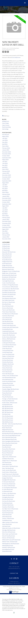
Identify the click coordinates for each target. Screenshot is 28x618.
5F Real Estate (6, 250)
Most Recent (5, 134)
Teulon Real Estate (7, 514)
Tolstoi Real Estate (7, 516)
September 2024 (6, 181)
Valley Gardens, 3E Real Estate (10, 522)
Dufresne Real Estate (7, 296)
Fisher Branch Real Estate (8, 312)
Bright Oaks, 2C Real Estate (9, 273)
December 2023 (6, 198)
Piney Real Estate (6, 395)
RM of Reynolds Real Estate (9, 437)
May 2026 (4, 142)
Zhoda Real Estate (7, 551)
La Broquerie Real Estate (8, 342)
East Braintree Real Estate (9, 298)
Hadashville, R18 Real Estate (9, 333)
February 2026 (6, 148)
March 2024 (5, 192)
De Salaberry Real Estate (8, 290)
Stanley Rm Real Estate (8, 495)
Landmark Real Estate (8, 346)
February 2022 (6, 235)
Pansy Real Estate (6, 387)
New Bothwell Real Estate (9, 377)
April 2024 (4, 190)
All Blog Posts (5, 121)
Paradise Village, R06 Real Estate (10, 389)
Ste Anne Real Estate (7, 499)
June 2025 (5, 163)
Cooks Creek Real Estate (8, 283)
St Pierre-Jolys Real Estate (9, 493)
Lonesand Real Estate (7, 350)
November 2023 (6, 200)
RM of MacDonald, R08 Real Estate (11, 435)
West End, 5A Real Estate (8, 532)
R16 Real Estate (6, 414)
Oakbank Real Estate (7, 383)
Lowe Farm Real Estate (8, 354)
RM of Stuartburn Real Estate (9, 443)
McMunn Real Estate (7, 360)
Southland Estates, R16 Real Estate (11, 476)
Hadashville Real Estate (8, 331)
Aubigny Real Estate (7, 261)
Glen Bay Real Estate (7, 321)
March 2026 (5, 146)
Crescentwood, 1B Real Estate (10, 286)
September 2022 (6, 227)
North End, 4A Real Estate (9, 381)
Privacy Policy (16, 588)
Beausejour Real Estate (8, 267)
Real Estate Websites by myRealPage (14, 589)
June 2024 (5, 186)
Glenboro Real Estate (7, 323)
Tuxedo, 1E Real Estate (8, 518)
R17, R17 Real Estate (7, 418)
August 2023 (5, 206)
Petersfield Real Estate (8, 391)
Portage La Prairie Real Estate (10, 398)
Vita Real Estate (6, 526)
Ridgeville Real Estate (7, 429)
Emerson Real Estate (7, 308)
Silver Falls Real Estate (8, 468)
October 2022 (6, 225)
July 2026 (4, 138)
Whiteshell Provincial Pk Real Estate (11, 539)
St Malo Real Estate (7, 491)
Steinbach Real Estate (7, 505)
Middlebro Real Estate (8, 364)
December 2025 (6, 152)
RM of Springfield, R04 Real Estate (11, 441)
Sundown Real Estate (7, 510)
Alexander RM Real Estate (9, 252)
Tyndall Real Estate (7, 520)
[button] (11, 559)
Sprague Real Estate (7, 478)
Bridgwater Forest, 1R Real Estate (11, 271)
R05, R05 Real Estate (7, 408)
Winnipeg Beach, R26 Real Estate (10, 543)
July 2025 (4, 161)
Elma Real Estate (6, 304)
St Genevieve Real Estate (8, 483)
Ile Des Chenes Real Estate (9, 337)
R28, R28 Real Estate (7, 422)
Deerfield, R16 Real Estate (9, 292)
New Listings (5, 123)
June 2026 (5, 140)
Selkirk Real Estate (7, 464)
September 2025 (6, 157)
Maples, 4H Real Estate (8, 356)
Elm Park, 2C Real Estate (8, 302)
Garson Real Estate (7, 317)
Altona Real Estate (7, 256)
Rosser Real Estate (7, 454)
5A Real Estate (6, 246)
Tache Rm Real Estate (7, 512)
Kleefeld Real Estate (7, 341)
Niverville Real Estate (7, 379)
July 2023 (4, 208)
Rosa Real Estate (6, 447)
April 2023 (4, 213)
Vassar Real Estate (7, 524)
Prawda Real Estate (7, 404)
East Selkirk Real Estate (8, 300)
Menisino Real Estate (7, 362)
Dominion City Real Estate (9, 294)
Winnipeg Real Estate (7, 545)
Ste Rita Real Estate (7, 503)
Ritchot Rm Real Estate (8, 431)
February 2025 (6, 171)
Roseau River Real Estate (8, 449)
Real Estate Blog (6, 127)
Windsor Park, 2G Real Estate (9, 541)
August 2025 (5, 159)
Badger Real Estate (7, 265)
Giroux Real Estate (7, 319)
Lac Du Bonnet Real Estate (9, 344)
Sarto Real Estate (6, 462)
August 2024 (5, 182)
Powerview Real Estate (8, 400)
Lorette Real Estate (7, 352)
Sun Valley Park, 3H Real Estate (10, 508)
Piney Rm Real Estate (7, 397)
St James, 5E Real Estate (8, 485)
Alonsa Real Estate (7, 254)
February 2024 (6, 194)
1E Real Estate (6, 244)
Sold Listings (5, 129)
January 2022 (5, 237)
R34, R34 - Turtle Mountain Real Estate (12, 424)
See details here (16, 57)
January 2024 (5, 196)
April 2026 (4, 144)
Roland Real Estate (7, 445)
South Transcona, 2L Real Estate (10, 474)
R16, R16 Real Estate (7, 416)
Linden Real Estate (7, 348)
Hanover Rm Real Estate (8, 335)
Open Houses (5, 125)
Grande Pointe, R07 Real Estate (10, 327)
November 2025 (6, 153)
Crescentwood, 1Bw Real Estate (10, 288)
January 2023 (5, 219)
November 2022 (6, 223)
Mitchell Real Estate (10, 49)
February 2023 (6, 217)
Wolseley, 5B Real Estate (8, 547)
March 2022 (5, 233)
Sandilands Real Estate (8, 458)
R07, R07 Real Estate (7, 412)
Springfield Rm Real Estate (9, 480)
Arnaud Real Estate (7, 259)
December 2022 (6, 221)
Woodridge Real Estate (8, 549)
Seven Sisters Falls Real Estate (10, 466)
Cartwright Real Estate (8, 281)
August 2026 (5, 136)
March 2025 (5, 169)
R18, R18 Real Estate (7, 420)
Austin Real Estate (6, 263)
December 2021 (6, 239)
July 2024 (4, 184)
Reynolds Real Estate (7, 425)
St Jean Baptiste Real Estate (9, 487)
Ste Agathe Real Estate (8, 497)
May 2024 (4, 188)
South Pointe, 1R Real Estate (9, 472)
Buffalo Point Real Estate (8, 279)
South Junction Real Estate (9, 470)
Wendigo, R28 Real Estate (8, 530)
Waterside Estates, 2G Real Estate (11, 528)
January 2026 (5, 150)
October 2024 (6, 179)
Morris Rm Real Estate (8, 373)
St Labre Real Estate (7, 489)
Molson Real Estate (7, 368)
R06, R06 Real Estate (7, 410)
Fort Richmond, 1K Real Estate (10, 313)
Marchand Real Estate (8, 358)
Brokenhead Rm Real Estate (9, 275)
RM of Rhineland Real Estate (9, 439)
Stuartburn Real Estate (8, 507)
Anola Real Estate (6, 257)
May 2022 (4, 231)
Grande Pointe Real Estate (9, 325)
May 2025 (4, 165)
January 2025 (5, 173)
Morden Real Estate (7, 369)
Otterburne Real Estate (8, 385)
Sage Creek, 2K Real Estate (9, 456)
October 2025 (6, 155)
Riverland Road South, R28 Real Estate (12, 433)
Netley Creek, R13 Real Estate (10, 375)
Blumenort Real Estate (8, 269)
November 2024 (6, 177)
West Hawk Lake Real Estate (9, 534)
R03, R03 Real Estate (7, 406)
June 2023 (5, 210)
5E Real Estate (6, 248)
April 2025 (4, 167)
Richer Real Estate (7, 427)
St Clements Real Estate (8, 481)
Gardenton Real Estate (8, 315)
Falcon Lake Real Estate (8, 310)
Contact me (14, 573)
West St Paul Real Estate (8, 536)
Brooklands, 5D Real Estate (9, 277)
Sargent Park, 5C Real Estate (9, 460)
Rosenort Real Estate (7, 453)
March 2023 (5, 215)
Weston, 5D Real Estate (8, 537)
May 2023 (4, 211)
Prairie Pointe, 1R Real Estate (9, 402)
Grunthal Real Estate (7, 329)
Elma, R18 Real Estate (7, 306)
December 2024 (6, 175)
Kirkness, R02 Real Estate (8, 339)
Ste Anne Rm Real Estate (8, 501)
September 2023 (6, 204)
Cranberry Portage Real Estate (10, 284)
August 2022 (5, 229)
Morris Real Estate (7, 371)
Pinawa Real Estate (7, 393)
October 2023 (6, 202)
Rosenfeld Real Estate (8, 451)
